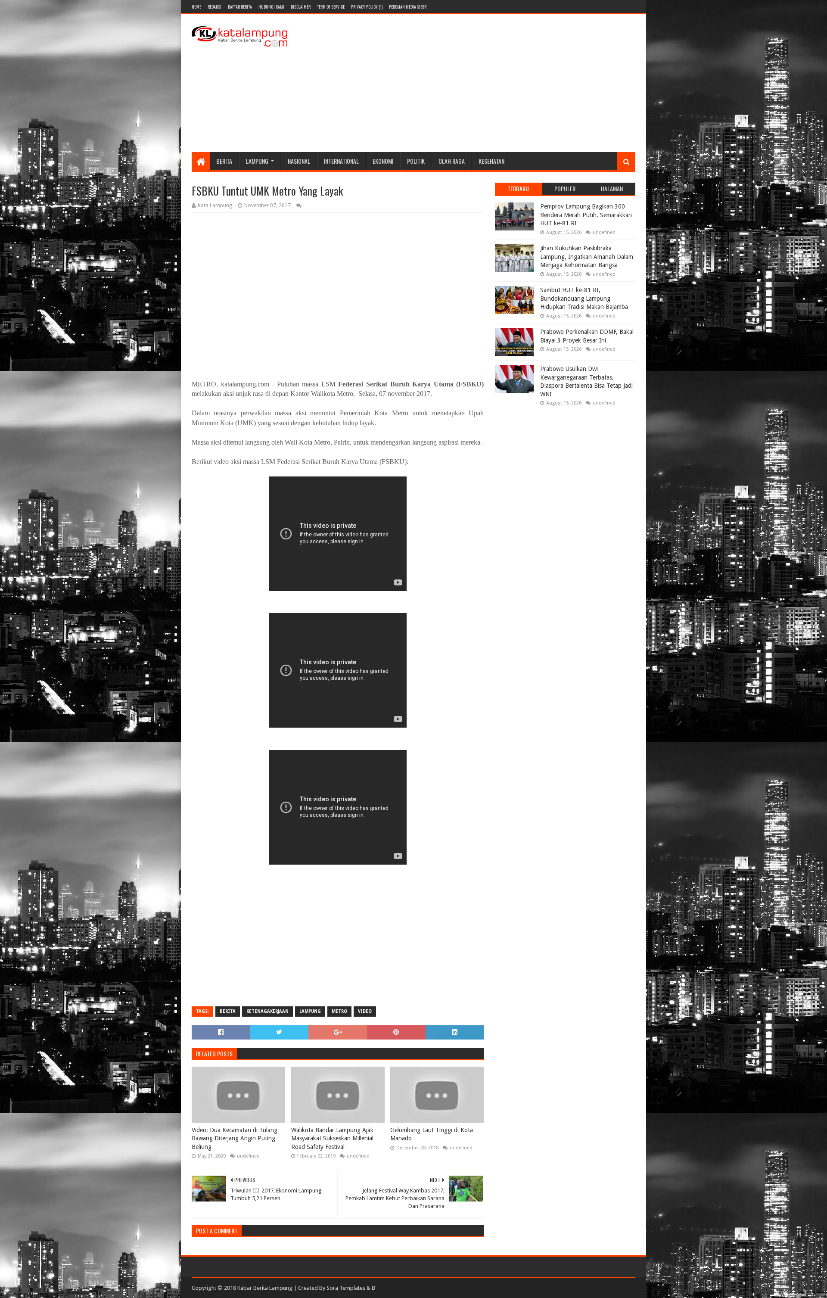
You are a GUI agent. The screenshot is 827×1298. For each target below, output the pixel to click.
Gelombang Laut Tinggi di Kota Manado (431, 1134)
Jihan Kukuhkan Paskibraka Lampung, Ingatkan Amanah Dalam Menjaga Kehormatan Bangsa (586, 256)
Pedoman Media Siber (407, 6)
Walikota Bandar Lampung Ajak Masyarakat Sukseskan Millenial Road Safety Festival (332, 1138)
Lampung (257, 160)
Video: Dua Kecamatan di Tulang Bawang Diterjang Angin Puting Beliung (234, 1138)
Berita (224, 160)
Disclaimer (301, 6)
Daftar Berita (240, 6)
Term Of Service (331, 6)
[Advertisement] (478, 83)
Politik (416, 160)
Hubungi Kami (271, 6)
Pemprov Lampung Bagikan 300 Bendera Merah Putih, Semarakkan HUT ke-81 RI (586, 215)
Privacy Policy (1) (366, 6)
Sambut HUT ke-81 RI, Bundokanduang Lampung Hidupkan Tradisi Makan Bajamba (584, 298)
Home (196, 6)
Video (365, 1011)
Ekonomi (383, 160)
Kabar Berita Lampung (264, 1288)
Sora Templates (345, 1288)
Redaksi (214, 6)
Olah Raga (451, 160)
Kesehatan (491, 160)
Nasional (299, 160)
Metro (339, 1011)
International (341, 160)
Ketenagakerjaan (267, 1011)
